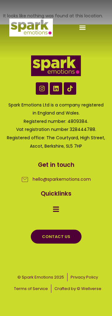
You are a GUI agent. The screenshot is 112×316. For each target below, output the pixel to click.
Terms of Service (31, 289)
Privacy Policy (84, 277)
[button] (82, 28)
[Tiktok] (70, 88)
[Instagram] (42, 88)
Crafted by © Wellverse (77, 289)
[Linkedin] (56, 88)
